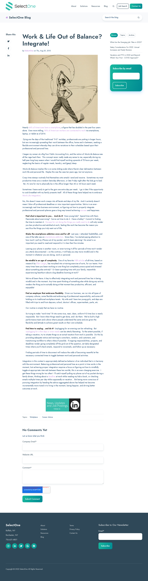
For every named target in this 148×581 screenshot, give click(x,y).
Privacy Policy (75, 529)
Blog (42, 537)
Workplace (34, 417)
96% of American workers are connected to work (64, 130)
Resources (44, 533)
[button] (113, 6)
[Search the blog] (138, 17)
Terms (72, 525)
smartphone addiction (54, 237)
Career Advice (47, 417)
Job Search (123, 6)
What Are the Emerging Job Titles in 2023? (126, 42)
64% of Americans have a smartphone (44, 127)
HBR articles (79, 260)
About (43, 525)
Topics (122, 35)
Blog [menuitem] (106, 6)
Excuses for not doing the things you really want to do (68, 222)
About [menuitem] (73, 6)
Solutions (44, 529)
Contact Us (136, 6)
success (83, 210)
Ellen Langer (41, 263)
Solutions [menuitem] (84, 6)
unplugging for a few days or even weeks (43, 331)
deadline (51, 376)
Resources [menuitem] (95, 6)
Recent (113, 35)
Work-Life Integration (31, 195)
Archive (131, 35)
